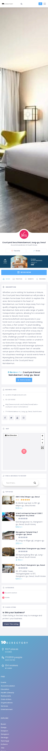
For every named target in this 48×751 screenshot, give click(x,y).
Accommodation (8, 686)
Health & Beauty (7, 692)
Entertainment (7, 709)
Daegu (3, 727)
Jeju (2, 748)
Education (5, 689)
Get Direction (12, 435)
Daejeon (4, 731)
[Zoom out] (42, 439)
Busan (3, 724)
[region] (24, 451)
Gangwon (5, 734)
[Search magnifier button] (35, 483)
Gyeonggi (5, 741)
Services (4, 706)
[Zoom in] (42, 436)
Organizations (7, 702)
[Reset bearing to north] (42, 443)
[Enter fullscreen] (42, 448)
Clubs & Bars (6, 699)
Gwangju (4, 737)
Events (3, 682)
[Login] (40, 3)
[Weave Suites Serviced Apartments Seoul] (24, 261)
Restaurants (6, 696)
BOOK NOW (25, 272)
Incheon (4, 744)
